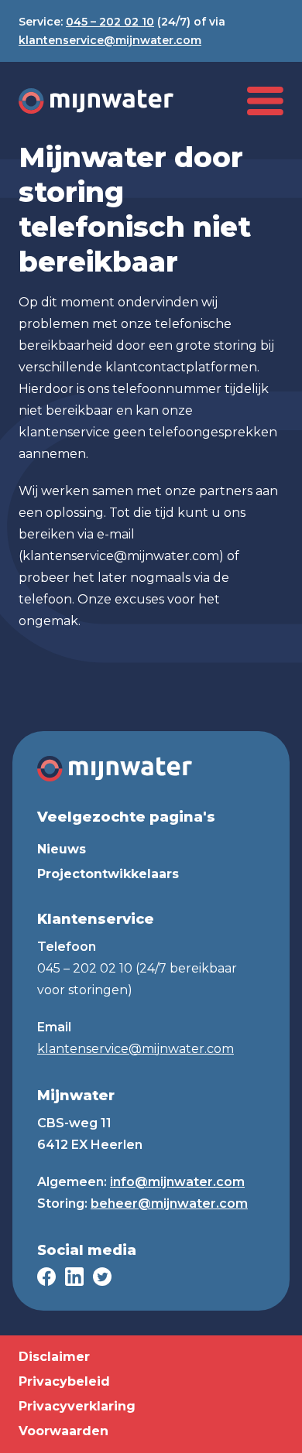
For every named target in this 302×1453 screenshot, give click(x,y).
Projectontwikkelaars (108, 874)
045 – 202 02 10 (110, 22)
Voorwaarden (63, 1431)
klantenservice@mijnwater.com (110, 40)
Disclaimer (54, 1356)
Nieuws (61, 849)
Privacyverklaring (77, 1406)
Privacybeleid (64, 1381)
